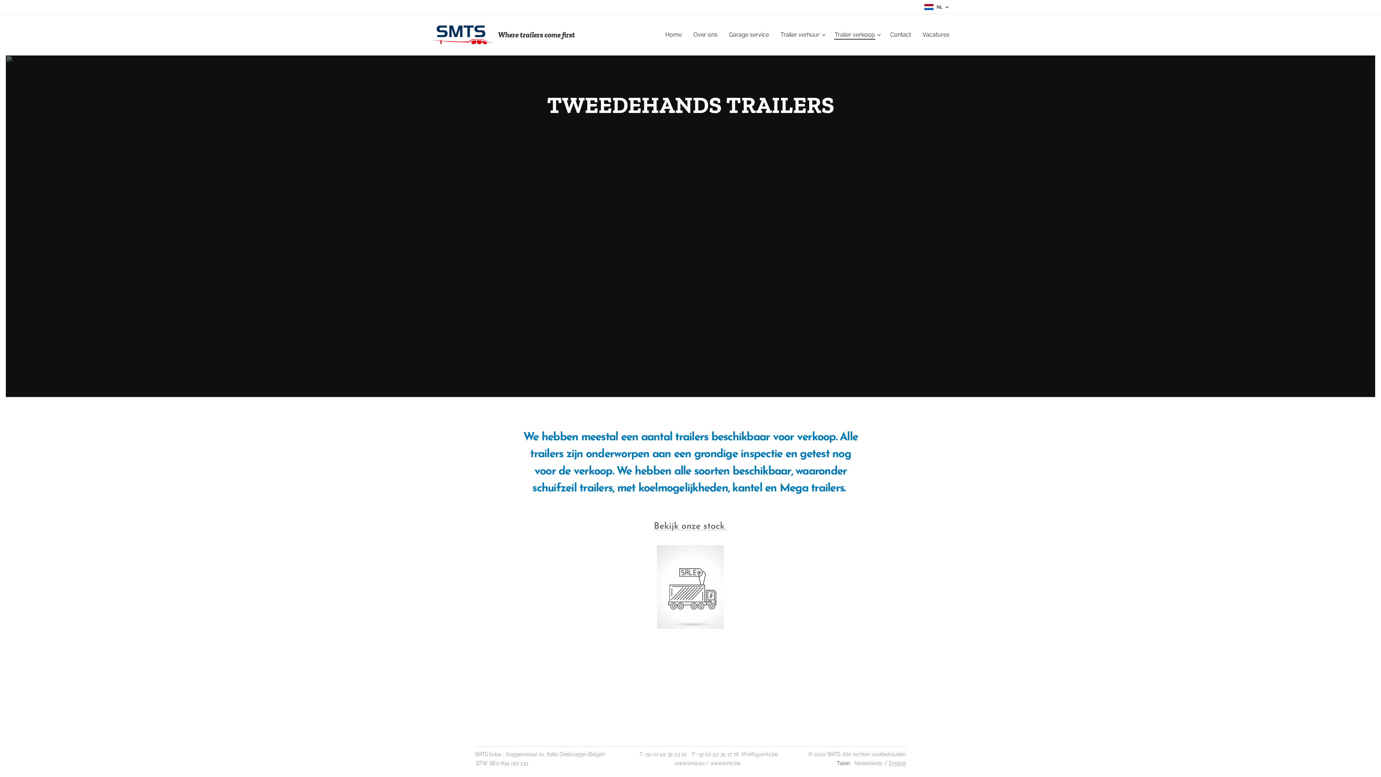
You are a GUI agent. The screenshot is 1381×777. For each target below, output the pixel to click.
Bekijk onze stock (691, 526)
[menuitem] (676, 35)
